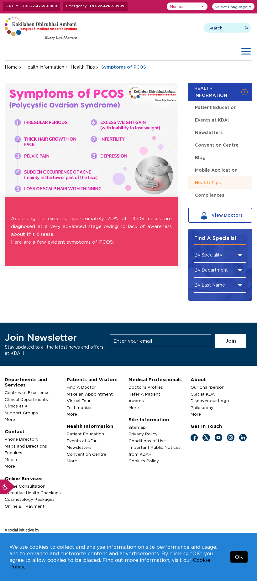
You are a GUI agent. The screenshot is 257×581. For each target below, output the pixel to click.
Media (11, 459)
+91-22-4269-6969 (39, 6)
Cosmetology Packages (30, 499)
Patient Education (216, 107)
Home (11, 67)
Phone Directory (22, 439)
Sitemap (137, 427)
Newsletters (209, 132)
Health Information (44, 67)
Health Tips (83, 67)
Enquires (13, 452)
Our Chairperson (207, 387)
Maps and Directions (26, 446)
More (10, 419)
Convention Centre (217, 145)
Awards (136, 400)
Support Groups (21, 413)
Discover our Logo (210, 400)
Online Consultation (25, 486)
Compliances (209, 195)
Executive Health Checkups (33, 492)
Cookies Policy (143, 461)
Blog (200, 157)
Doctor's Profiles (145, 387)
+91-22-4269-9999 (106, 6)
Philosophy (202, 407)
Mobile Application (216, 170)
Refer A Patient (144, 394)
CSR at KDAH (204, 394)
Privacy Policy (143, 434)
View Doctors (226, 215)
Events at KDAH (213, 119)
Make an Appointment (90, 394)
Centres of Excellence (27, 392)
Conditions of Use (147, 440)
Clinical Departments (26, 399)
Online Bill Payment (25, 506)
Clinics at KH (17, 406)
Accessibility (7, 487)
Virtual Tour (79, 400)
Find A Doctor (81, 387)
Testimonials (79, 407)
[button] (187, 6)
